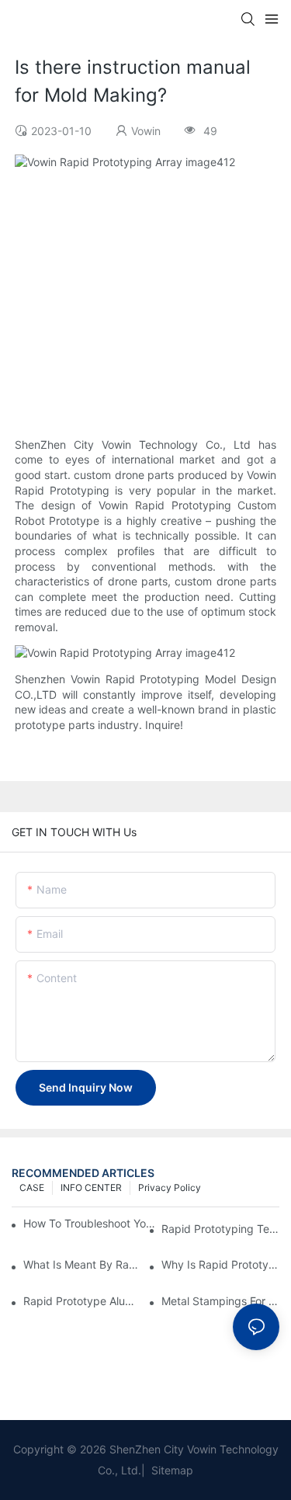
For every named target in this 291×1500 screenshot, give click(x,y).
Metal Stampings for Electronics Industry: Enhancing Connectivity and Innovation (220, 1300)
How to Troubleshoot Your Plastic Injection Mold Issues (90, 1223)
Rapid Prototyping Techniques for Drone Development (220, 1228)
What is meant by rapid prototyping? (82, 1264)
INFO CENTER (91, 1187)
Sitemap (170, 1470)
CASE (31, 1187)
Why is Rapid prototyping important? (220, 1264)
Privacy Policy (169, 1187)
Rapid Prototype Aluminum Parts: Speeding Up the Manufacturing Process (82, 1300)
